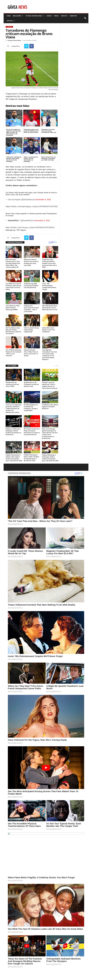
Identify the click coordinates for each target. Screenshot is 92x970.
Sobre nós (73, 16)
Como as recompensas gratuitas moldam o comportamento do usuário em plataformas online (13, 408)
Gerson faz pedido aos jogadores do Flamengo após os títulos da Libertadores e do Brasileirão (13, 132)
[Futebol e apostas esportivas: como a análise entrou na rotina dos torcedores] (50, 375)
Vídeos (56, 16)
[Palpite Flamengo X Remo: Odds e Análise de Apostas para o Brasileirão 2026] (32, 447)
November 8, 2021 (43, 200)
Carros (49, 16)
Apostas (10, 21)
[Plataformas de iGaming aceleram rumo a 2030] (14, 375)
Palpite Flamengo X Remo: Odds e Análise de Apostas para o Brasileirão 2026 (31, 458)
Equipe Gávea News (14, 40)
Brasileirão (17, 16)
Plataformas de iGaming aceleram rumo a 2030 (12, 384)
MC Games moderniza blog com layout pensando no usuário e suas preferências (32, 432)
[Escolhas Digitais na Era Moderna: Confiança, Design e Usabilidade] (32, 397)
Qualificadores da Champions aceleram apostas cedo (31, 384)
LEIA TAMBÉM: (11, 366)
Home (9, 16)
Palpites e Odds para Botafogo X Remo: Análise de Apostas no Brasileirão (13, 432)
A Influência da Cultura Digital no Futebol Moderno (50, 407)
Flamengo (9, 27)
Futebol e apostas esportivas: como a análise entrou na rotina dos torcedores (50, 385)
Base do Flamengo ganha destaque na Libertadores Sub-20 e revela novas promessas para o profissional (50, 433)
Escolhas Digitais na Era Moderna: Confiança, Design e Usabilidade (31, 407)
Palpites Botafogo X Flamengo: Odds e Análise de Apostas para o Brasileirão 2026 (50, 458)
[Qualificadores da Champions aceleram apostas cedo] (32, 375)
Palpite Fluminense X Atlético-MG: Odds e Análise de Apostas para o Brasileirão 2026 (14, 458)
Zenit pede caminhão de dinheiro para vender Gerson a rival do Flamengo (13, 159)
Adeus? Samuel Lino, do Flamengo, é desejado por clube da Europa (48, 158)
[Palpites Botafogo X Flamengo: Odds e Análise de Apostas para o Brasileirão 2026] (50, 447)
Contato (64, 16)
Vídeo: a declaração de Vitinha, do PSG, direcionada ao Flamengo (31, 159)
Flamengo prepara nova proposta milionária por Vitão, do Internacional (31, 131)
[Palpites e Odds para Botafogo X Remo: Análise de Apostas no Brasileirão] (14, 421)
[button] (85, 18)
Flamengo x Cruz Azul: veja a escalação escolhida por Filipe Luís (48, 131)
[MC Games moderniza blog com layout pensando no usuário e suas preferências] (32, 421)
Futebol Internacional (33, 16)
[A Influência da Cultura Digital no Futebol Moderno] (50, 397)
